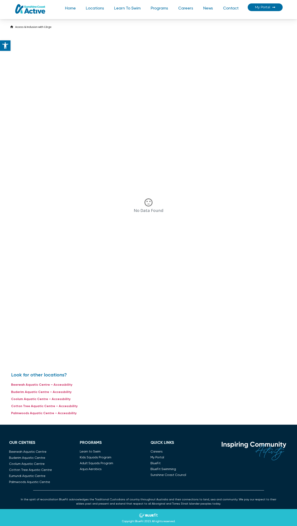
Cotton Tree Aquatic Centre (30, 470)
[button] (5, 45)
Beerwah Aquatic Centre (27, 452)
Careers (185, 8)
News (208, 8)
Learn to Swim (127, 8)
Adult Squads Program (96, 463)
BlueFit (156, 463)
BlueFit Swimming (163, 469)
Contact (231, 8)
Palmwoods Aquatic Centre (29, 482)
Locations (95, 8)
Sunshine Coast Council (168, 475)
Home (70, 8)
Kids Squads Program (95, 457)
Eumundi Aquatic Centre (27, 476)
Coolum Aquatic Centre (27, 464)
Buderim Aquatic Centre (27, 458)
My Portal (157, 457)
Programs (159, 8)
